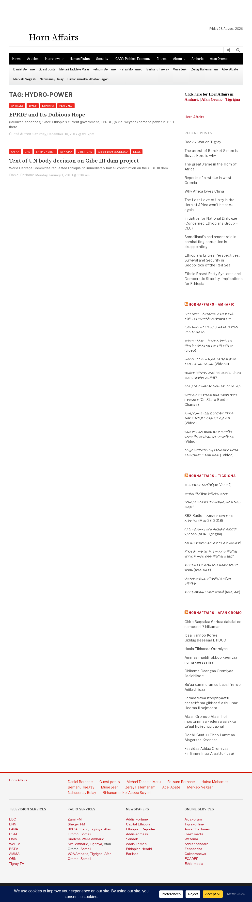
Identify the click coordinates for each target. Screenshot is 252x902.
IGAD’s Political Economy (132, 59)
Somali (85, 834)
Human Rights (80, 59)
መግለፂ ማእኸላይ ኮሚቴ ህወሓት (206, 493)
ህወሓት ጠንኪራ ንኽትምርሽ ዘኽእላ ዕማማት (208, 580)
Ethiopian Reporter (140, 829)
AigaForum (193, 819)
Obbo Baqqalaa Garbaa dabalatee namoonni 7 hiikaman (213, 624)
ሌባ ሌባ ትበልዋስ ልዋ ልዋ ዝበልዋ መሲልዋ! (213, 543)
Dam (28, 151)
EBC (12, 819)
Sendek (132, 839)
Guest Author (20, 134)
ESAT (13, 834)
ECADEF (191, 859)
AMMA (14, 854)
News (16, 59)
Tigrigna (96, 854)
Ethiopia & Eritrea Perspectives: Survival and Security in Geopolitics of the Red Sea (212, 260)
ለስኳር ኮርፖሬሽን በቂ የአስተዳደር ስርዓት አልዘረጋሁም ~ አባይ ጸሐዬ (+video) (212, 452)
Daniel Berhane (24, 69)
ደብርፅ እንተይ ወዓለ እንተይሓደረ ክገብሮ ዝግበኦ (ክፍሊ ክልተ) (211, 567)
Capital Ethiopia (138, 824)
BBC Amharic (78, 829)
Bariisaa (132, 854)
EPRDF (33, 105)
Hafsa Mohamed (131, 69)
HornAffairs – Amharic (212, 304)
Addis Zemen (136, 844)
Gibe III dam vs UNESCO (113, 151)
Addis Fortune (137, 819)
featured (66, 105)
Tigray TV (16, 864)
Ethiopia (48, 105)
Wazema (191, 839)
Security (102, 59)
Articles (33, 59)
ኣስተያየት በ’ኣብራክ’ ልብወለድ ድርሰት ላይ (213, 386)
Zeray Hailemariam (204, 69)
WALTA (14, 844)
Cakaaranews (195, 854)
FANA (13, 829)
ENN (12, 824)
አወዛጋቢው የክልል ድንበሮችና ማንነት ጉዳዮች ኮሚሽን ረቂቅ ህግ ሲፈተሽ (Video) (210, 418)
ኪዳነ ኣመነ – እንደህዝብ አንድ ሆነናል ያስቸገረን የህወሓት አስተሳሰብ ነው (209, 315)
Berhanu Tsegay (157, 69)
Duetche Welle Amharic (86, 839)
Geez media (194, 834)
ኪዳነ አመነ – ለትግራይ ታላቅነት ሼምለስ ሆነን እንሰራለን (211, 329)
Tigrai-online (194, 824)
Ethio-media (194, 864)
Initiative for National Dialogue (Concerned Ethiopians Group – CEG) (211, 223)
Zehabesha (193, 849)
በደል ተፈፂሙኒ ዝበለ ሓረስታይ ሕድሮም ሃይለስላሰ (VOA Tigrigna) (211, 531)
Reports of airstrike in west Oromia (208, 180)
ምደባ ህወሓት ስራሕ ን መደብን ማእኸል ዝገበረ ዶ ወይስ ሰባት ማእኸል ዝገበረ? (211, 553)
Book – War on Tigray (203, 142)
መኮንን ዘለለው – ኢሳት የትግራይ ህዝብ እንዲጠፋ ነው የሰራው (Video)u (210, 361)
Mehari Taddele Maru (74, 69)
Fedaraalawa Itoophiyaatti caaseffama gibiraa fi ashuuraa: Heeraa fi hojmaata (211, 703)
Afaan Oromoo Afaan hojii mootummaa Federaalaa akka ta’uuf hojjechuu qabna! (210, 721)
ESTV (13, 849)
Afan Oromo (219, 59)
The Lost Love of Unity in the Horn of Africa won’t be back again (210, 205)
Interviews (53, 59)
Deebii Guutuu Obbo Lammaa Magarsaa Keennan (210, 737)
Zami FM (75, 819)
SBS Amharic (78, 844)
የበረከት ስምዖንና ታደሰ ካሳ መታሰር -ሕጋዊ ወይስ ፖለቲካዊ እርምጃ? (213, 374)
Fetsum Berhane (104, 69)
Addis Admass (137, 834)
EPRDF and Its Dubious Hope (47, 115)
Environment (45, 151)
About (177, 59)
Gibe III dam (85, 151)
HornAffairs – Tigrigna (212, 476)
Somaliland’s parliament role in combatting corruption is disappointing (210, 242)
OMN (13, 839)
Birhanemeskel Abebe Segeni (88, 79)
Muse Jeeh (180, 69)
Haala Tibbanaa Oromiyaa (206, 649)
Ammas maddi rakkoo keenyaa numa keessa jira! (211, 659)
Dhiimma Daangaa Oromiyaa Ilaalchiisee (209, 673)
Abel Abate (230, 69)
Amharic (197, 59)
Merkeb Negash (24, 79)
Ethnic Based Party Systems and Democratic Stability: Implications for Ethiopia (214, 279)
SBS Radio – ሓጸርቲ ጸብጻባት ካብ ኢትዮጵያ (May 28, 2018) (209, 518)
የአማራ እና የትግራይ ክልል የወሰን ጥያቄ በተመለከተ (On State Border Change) (211, 400)
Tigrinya (96, 829)
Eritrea (162, 59)
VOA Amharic (78, 854)
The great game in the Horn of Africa (211, 166)
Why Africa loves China (204, 191)
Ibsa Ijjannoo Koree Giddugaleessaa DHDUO (205, 637)
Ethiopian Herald (139, 849)
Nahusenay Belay (51, 79)
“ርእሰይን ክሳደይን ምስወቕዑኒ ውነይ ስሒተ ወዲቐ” (213, 504)
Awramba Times (197, 829)
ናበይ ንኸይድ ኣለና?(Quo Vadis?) (208, 485)
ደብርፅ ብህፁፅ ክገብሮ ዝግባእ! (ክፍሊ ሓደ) (212, 592)
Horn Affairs (194, 117)
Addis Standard (196, 844)
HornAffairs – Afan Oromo (215, 613)
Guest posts (47, 69)
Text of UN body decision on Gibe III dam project (74, 161)
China (15, 151)
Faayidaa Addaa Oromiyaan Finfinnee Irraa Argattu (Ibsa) (209, 750)
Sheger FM (76, 824)
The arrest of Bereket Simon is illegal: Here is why (211, 153)
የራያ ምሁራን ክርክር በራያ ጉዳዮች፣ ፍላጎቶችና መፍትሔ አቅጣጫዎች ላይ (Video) (209, 436)
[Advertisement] (128, 13)
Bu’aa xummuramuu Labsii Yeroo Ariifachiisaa (213, 686)
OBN (12, 859)
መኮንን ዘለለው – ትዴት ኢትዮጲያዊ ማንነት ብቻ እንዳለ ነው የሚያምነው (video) (209, 345)
